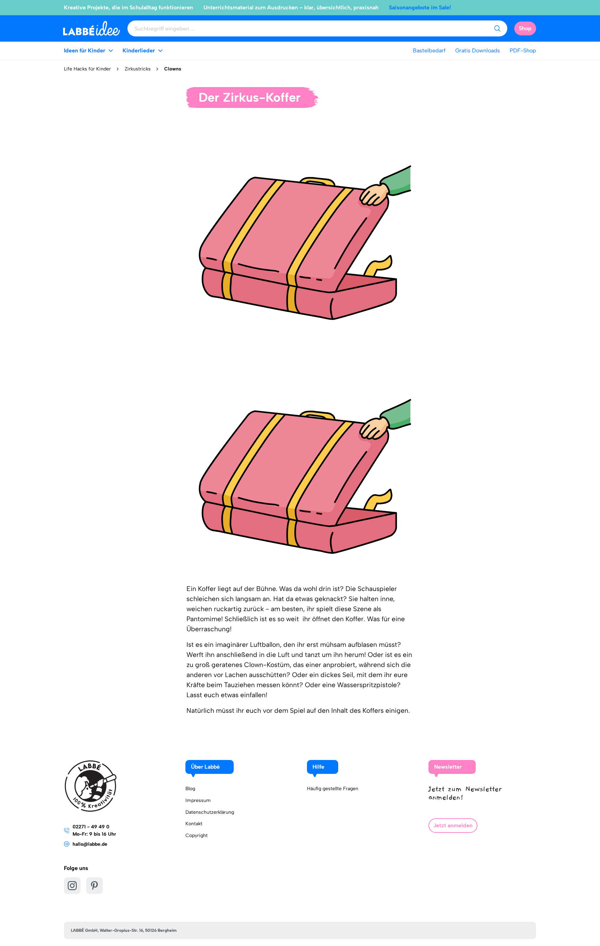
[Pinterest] (94, 885)
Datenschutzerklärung (209, 812)
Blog (190, 789)
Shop (525, 28)
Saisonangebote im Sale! (420, 7)
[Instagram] (72, 885)
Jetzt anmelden (453, 825)
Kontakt (193, 824)
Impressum (198, 800)
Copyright (196, 835)
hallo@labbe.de (90, 844)
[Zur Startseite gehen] (91, 28)
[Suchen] (497, 28)
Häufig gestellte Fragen (332, 789)
